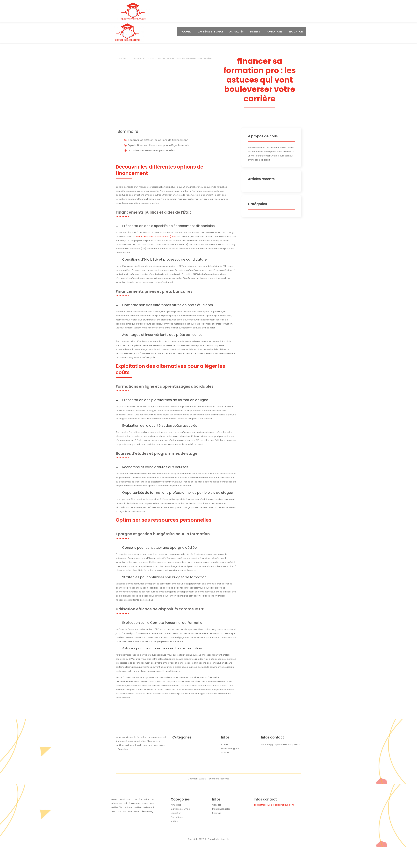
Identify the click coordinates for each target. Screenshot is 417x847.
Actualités (236, 31)
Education (296, 31)
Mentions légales (221, 808)
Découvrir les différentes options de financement (158, 140)
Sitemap (216, 813)
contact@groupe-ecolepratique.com (274, 804)
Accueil (186, 31)
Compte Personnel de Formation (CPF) (155, 236)
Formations (274, 31)
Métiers (255, 31)
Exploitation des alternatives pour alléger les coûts (158, 145)
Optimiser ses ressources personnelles (151, 150)
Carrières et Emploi (210, 31)
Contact (216, 804)
